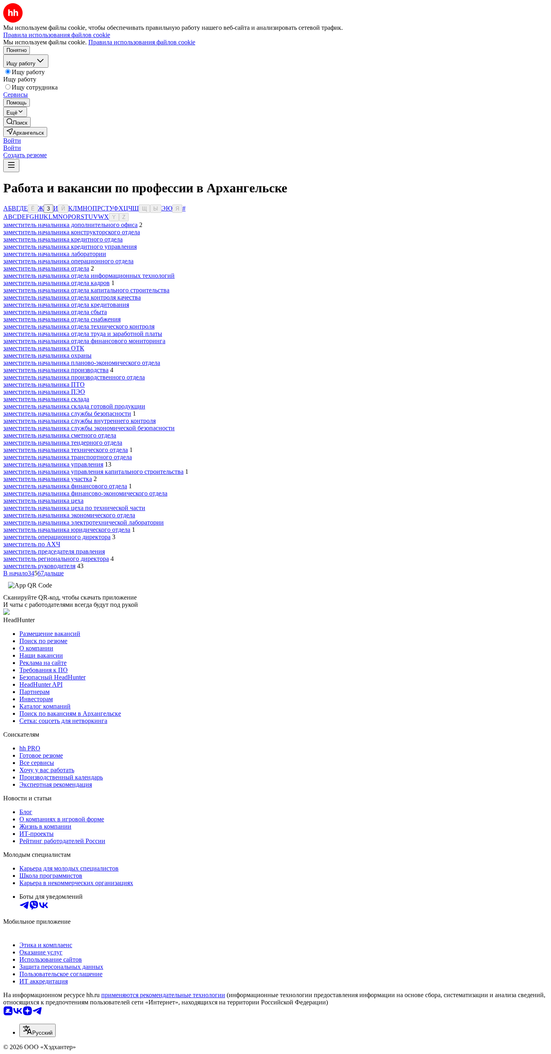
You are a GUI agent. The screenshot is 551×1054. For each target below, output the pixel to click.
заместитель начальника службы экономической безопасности (89, 428)
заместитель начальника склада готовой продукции (74, 406)
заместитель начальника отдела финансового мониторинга (84, 340)
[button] (12, 140)
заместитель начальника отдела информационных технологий (89, 275)
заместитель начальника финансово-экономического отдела (85, 493)
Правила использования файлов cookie (141, 42)
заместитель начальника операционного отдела (68, 261)
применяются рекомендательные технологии (163, 995)
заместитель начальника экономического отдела (69, 515)
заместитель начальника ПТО (44, 384)
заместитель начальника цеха (43, 500)
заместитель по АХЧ (31, 544)
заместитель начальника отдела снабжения (62, 319)
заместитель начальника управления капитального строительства (93, 471)
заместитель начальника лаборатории (54, 253)
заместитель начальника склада (46, 399)
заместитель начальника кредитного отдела (63, 239)
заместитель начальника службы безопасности (67, 413)
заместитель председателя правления (54, 551)
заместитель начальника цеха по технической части (74, 507)
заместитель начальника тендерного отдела (62, 442)
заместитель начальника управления (53, 464)
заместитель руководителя (39, 565)
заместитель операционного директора (57, 536)
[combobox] (37, 1030)
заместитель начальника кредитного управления (70, 246)
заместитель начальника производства (56, 370)
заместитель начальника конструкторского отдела (71, 232)
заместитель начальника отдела (46, 268)
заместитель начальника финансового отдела (65, 486)
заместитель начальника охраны (47, 355)
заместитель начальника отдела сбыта (55, 311)
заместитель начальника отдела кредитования (66, 304)
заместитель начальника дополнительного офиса (70, 224)
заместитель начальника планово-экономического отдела (81, 362)
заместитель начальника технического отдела (65, 449)
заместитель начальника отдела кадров (56, 282)
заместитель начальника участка (47, 478)
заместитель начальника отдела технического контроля (78, 326)
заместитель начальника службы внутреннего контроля (79, 420)
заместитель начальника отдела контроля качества (72, 297)
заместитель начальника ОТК (43, 348)
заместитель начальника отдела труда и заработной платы (82, 333)
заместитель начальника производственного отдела (74, 377)
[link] (17, 122)
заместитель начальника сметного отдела (59, 435)
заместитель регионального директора (56, 558)
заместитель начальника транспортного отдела (67, 457)
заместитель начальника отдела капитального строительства (86, 290)
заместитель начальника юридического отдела (66, 529)
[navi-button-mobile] (11, 165)
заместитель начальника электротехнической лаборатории (83, 522)
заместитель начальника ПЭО (44, 391)
